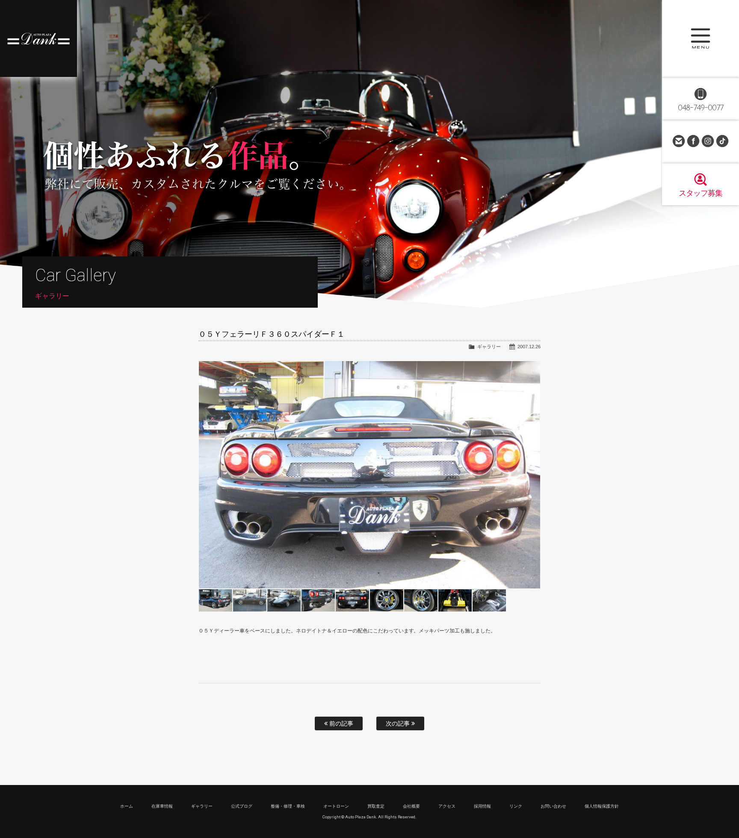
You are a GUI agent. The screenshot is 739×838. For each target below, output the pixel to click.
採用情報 (482, 806)
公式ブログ (241, 806)
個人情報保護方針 (602, 806)
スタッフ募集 (700, 193)
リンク (515, 806)
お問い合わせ (678, 141)
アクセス (446, 806)
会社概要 (411, 806)
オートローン (336, 806)
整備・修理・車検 (288, 806)
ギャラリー (489, 346)
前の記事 (340, 723)
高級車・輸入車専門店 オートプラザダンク (38, 38)
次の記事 (398, 723)
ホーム (126, 806)
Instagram (708, 141)
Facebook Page (693, 141)
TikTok (722, 141)
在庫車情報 (162, 806)
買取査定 (375, 806)
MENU (700, 38)
